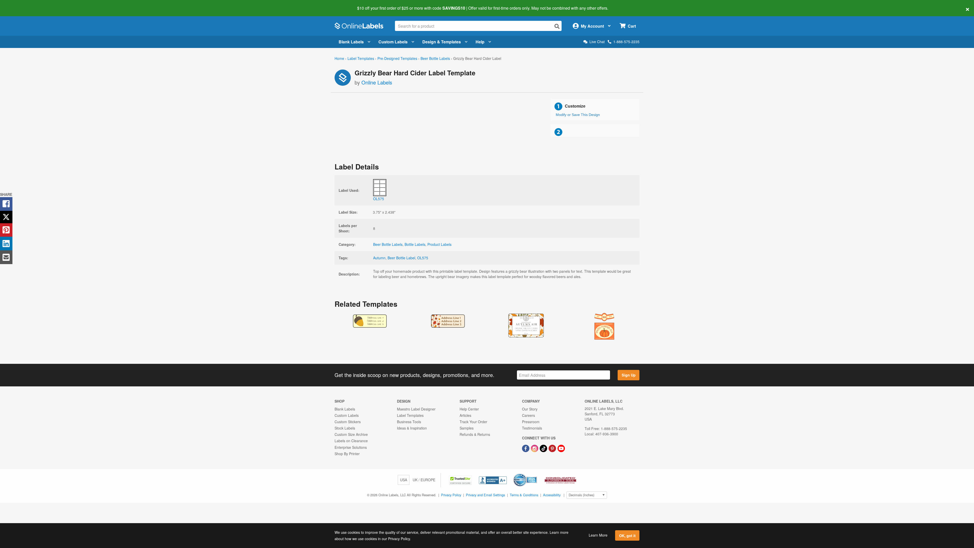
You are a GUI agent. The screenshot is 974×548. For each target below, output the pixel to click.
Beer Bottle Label (401, 257)
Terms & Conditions (524, 494)
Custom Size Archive (351, 434)
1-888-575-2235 (626, 41)
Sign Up (629, 375)
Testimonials (532, 428)
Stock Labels (345, 428)
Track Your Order (473, 421)
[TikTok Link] (544, 447)
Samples (467, 428)
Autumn (379, 257)
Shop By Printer (347, 453)
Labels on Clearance (351, 440)
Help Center (469, 409)
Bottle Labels (415, 244)
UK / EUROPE (424, 479)
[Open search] (557, 26)
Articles (465, 415)
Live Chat (597, 42)
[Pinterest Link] (553, 447)
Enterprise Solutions (351, 447)
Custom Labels (393, 42)
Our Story (529, 409)
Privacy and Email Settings (485, 494)
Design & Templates (441, 42)
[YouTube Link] (561, 447)
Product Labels (439, 244)
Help (480, 42)
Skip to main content (18, 4)
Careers (528, 415)
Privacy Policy (451, 494)
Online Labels (376, 82)
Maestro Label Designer (416, 409)
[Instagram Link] (535, 447)
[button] (461, 479)
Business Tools (409, 421)
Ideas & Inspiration (412, 428)
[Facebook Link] (526, 447)
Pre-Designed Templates (397, 58)
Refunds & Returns (475, 434)
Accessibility (552, 494)
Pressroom (531, 421)
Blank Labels (351, 42)
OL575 (422, 257)
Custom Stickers (348, 421)
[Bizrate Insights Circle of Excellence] (535, 473)
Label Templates (360, 58)
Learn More (598, 535)
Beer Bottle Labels (435, 58)
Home (339, 58)
